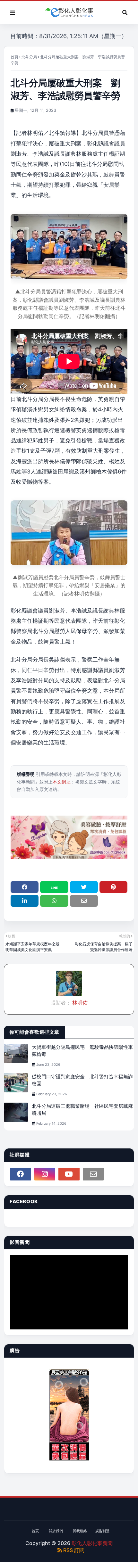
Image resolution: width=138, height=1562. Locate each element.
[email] (93, 1174)
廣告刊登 (102, 1531)
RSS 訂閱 (73, 1550)
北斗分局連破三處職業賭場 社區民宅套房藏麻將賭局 (82, 1109)
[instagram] (45, 1174)
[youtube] (69, 1174)
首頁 (14, 56)
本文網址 (62, 782)
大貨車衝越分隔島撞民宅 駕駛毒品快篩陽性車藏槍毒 (82, 1050)
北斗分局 (29, 56)
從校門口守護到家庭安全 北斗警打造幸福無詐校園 (82, 1080)
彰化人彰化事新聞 (92, 1543)
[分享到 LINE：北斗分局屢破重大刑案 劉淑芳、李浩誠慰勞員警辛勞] (54, 887)
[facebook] (20, 1174)
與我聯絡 (80, 1531)
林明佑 (79, 1002)
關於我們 (56, 1531)
